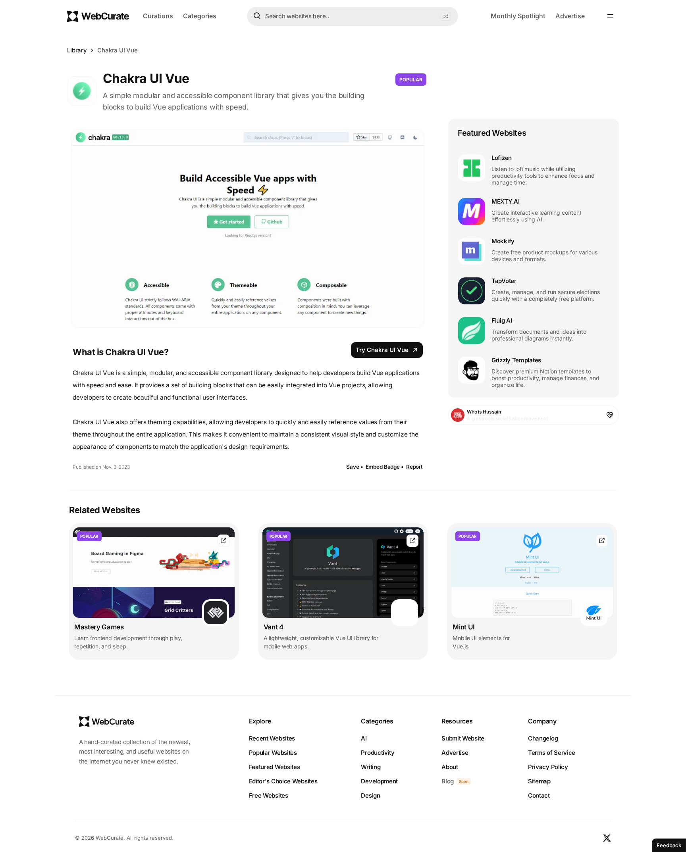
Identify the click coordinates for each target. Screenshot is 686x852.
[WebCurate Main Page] (98, 16)
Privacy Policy (548, 767)
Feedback (669, 845)
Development (379, 781)
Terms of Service (551, 752)
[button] (446, 16)
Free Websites (268, 795)
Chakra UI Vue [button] (117, 50)
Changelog (543, 738)
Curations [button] (158, 16)
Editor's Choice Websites (283, 781)
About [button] (449, 767)
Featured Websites (274, 767)
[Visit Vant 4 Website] (412, 540)
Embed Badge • (385, 467)
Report (414, 467)
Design (370, 795)
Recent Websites (272, 738)
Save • (354, 467)
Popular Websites (273, 752)
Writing (370, 767)
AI (363, 738)
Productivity (377, 752)
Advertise (570, 16)
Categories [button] (199, 16)
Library (77, 50)
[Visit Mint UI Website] (601, 540)
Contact (539, 795)
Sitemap (539, 781)
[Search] (257, 16)
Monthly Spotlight (518, 16)
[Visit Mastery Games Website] (223, 540)
